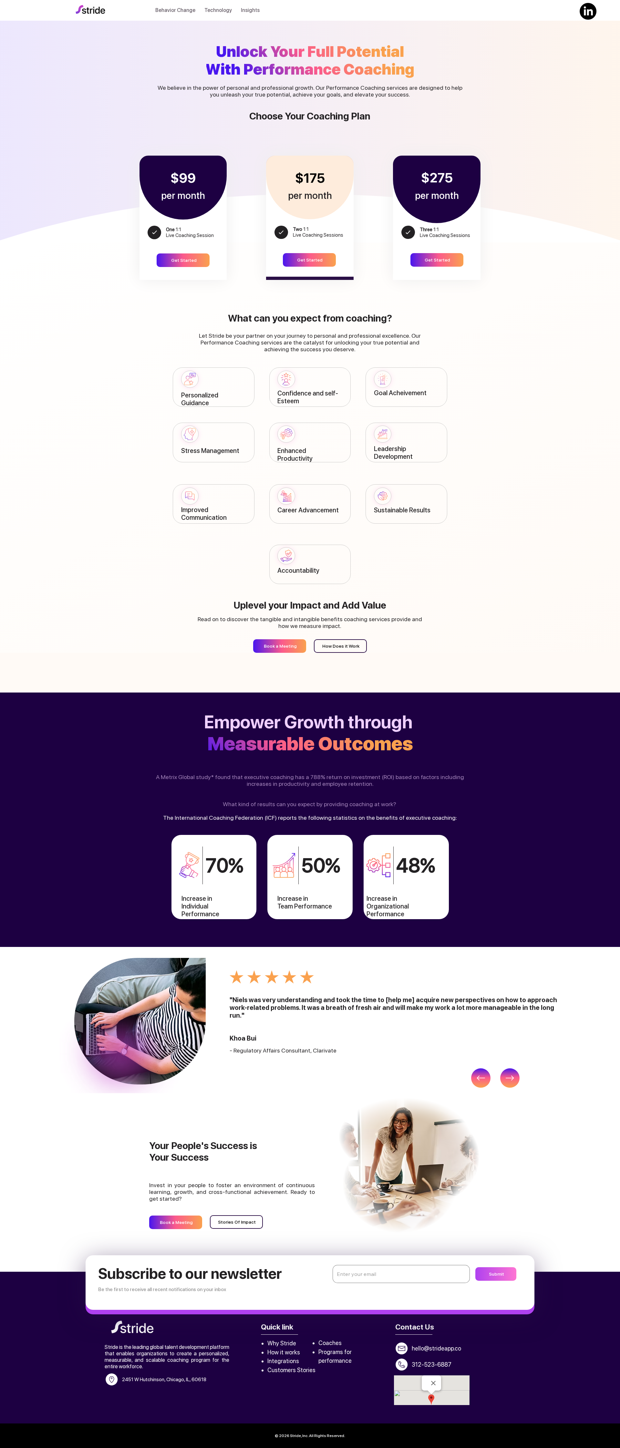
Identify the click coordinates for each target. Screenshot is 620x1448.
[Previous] (481, 1078)
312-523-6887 (431, 1364)
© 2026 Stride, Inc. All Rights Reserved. (310, 1435)
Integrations (283, 1361)
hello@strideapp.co (436, 1348)
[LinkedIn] (588, 11)
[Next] (510, 1078)
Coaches (330, 1343)
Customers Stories (291, 1370)
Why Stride (282, 1343)
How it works (284, 1352)
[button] (175, 10)
